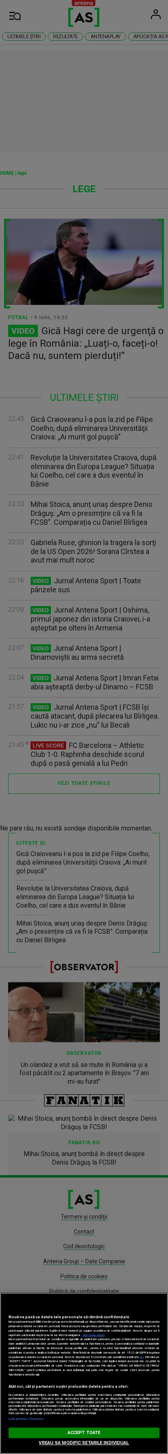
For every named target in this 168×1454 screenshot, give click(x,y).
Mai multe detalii (94, 1335)
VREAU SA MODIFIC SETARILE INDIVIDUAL (84, 1442)
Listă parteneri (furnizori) (26, 1419)
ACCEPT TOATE (84, 1432)
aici (141, 1357)
